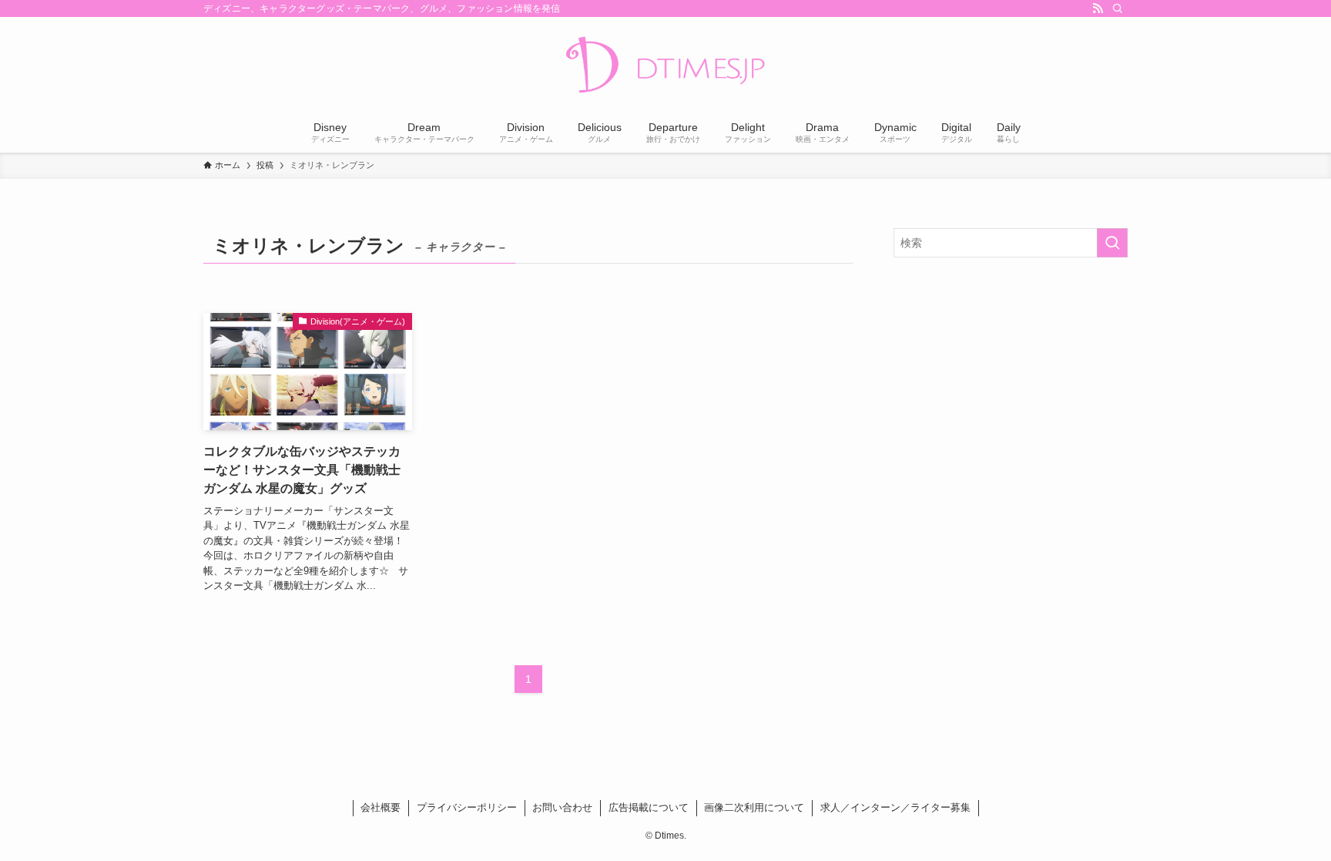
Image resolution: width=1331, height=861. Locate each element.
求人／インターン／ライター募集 (895, 807)
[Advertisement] (1010, 380)
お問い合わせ (562, 807)
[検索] (1118, 8)
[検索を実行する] (1112, 242)
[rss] (1098, 8)
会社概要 (380, 807)
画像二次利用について (754, 807)
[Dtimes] (665, 66)
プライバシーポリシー (467, 807)
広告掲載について (649, 807)
